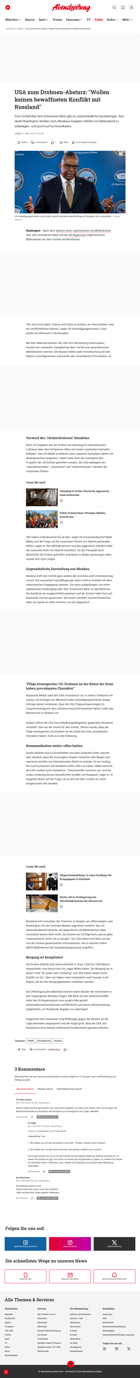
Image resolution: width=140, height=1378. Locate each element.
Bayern (30, 19)
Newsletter (42, 1318)
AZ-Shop (73, 1343)
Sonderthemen (76, 1351)
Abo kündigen (109, 1331)
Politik (98, 19)
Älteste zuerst (45, 1088)
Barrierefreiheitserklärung (114, 1327)
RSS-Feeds (42, 1327)
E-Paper (73, 1331)
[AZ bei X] (128, 1348)
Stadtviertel (10, 1318)
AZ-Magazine (76, 1347)
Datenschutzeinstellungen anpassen (119, 1335)
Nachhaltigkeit (11, 1355)
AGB (105, 1318)
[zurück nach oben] (70, 1365)
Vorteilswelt (42, 1339)
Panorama (72, 19)
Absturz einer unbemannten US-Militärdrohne (83, 230)
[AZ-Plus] (7, 7)
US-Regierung (76, 235)
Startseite (10, 29)
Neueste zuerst (25, 1088)
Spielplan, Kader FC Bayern (49, 1343)
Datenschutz (108, 1322)
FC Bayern (9, 1327)
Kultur (111, 19)
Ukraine (58, 1041)
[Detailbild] (121, 153)
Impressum (107, 1314)
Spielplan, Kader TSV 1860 (48, 1347)
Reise (7, 1351)
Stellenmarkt (43, 1351)
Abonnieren (75, 1322)
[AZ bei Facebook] (104, 1348)
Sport (42, 19)
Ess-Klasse (42, 1335)
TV (89, 19)
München (11, 19)
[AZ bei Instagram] (116, 1348)
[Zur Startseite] (71, 11)
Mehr (126, 19)
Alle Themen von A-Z (46, 1314)
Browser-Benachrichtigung (49, 1331)
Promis (57, 19)
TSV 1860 (9, 1331)
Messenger (42, 1322)
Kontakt (73, 1335)
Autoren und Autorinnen (80, 1314)
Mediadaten (75, 1339)
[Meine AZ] (131, 7)
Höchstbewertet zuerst (69, 1088)
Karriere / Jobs (76, 1318)
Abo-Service (75, 1327)
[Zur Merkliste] (122, 7)
